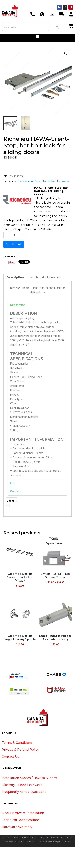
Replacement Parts (29, 181)
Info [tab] (12, 483)
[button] (37, 36)
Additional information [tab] (45, 277)
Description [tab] (15, 277)
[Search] (57, 27)
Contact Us (10, 756)
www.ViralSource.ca (36, 841)
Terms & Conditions (17, 743)
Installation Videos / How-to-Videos (29, 778)
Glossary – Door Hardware (22, 785)
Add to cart (13, 244)
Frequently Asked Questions (24, 792)
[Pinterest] (70, 7)
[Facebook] (59, 7)
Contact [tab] (15, 491)
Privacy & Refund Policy (20, 750)
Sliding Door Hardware (55, 181)
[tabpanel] (37, 394)
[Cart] (71, 25)
